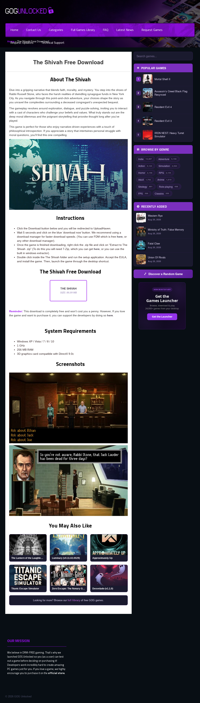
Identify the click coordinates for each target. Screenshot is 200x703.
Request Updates (21, 42)
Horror (145, 172)
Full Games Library (83, 29)
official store (56, 673)
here (120, 236)
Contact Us (33, 29)
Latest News (125, 29)
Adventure (167, 159)
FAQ (105, 29)
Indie (145, 159)
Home (14, 29)
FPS (143, 193)
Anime (164, 179)
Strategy (145, 186)
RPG (165, 172)
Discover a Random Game (165, 274)
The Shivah (68, 290)
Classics (162, 193)
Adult (144, 179)
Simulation (168, 165)
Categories (56, 29)
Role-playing (168, 186)
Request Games (151, 29)
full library (74, 600)
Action (145, 165)
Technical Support (52, 42)
